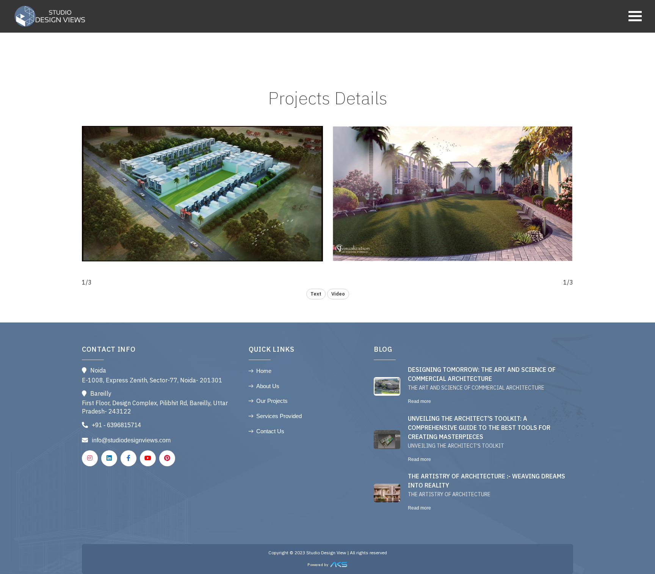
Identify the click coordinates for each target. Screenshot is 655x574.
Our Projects (272, 401)
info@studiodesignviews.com (131, 440)
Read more (419, 401)
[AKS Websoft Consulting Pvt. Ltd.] (327, 564)
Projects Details (327, 99)
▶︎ (202, 202)
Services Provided (279, 416)
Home (263, 371)
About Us (267, 386)
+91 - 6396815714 (116, 425)
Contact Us (270, 431)
